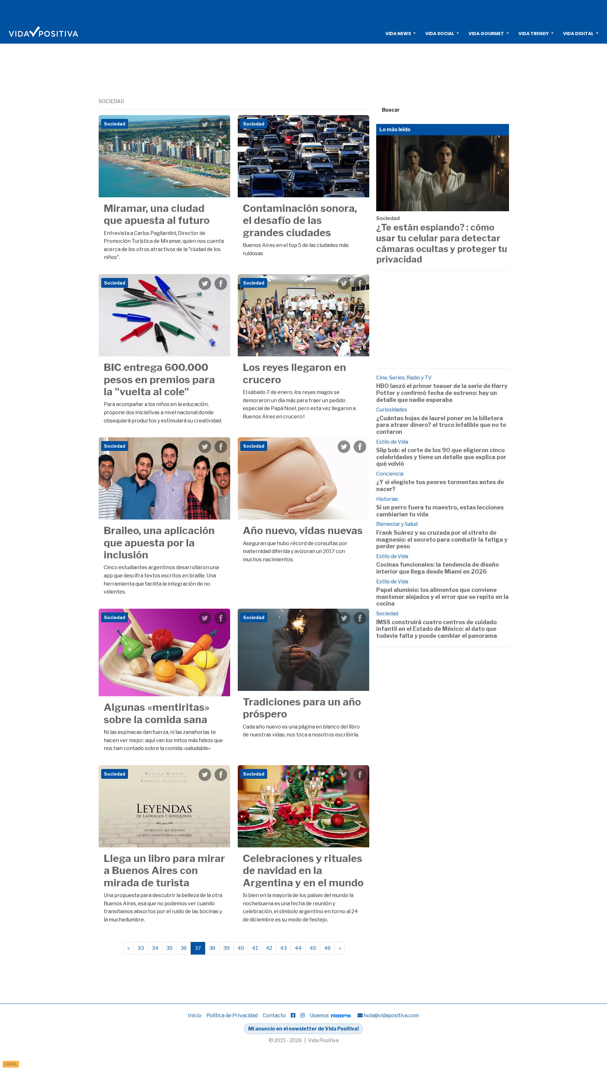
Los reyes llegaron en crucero (294, 373)
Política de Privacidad (232, 1015)
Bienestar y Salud (397, 524)
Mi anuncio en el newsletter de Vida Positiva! (303, 1029)
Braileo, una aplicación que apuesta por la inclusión (159, 542)
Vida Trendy (533, 33)
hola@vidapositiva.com (391, 1015)
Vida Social (439, 33)
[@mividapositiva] (302, 1015)
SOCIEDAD (111, 101)
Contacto (274, 1015)
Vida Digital (578, 33)
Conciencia (389, 474)
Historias (387, 499)
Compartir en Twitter (205, 124)
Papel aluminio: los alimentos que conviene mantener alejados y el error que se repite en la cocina (442, 597)
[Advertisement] (303, 11)
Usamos (320, 1015)
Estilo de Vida (392, 442)
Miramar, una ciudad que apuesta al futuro (157, 214)
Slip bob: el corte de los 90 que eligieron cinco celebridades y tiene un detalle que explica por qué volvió (441, 457)
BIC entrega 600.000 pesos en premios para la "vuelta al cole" (159, 379)
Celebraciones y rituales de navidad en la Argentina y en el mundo (303, 870)
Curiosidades (391, 410)
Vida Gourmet (486, 33)
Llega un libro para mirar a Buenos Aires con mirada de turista (164, 870)
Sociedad (388, 218)
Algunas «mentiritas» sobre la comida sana (157, 713)
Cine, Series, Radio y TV (404, 378)
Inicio (194, 1015)
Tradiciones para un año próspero (302, 708)
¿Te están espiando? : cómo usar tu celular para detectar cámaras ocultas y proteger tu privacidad (441, 243)
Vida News (398, 33)
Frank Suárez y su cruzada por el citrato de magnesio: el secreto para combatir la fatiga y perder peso (441, 539)
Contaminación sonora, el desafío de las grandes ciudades (300, 220)
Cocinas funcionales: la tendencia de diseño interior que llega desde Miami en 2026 (437, 568)
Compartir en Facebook (220, 124)
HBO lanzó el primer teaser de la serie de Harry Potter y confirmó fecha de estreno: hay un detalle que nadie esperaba (441, 393)
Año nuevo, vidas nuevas (303, 530)
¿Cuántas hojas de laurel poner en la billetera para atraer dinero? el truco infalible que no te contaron (441, 425)
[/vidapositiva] (293, 1015)
